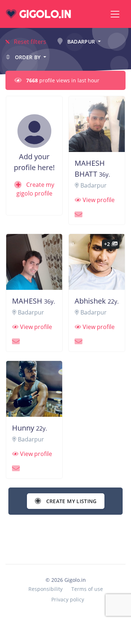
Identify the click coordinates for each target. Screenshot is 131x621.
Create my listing (70, 501)
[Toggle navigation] (115, 14)
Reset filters (29, 42)
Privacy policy (67, 599)
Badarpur (81, 41)
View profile (98, 200)
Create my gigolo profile (35, 189)
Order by (27, 57)
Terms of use (87, 588)
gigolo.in (43, 14)
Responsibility (45, 588)
